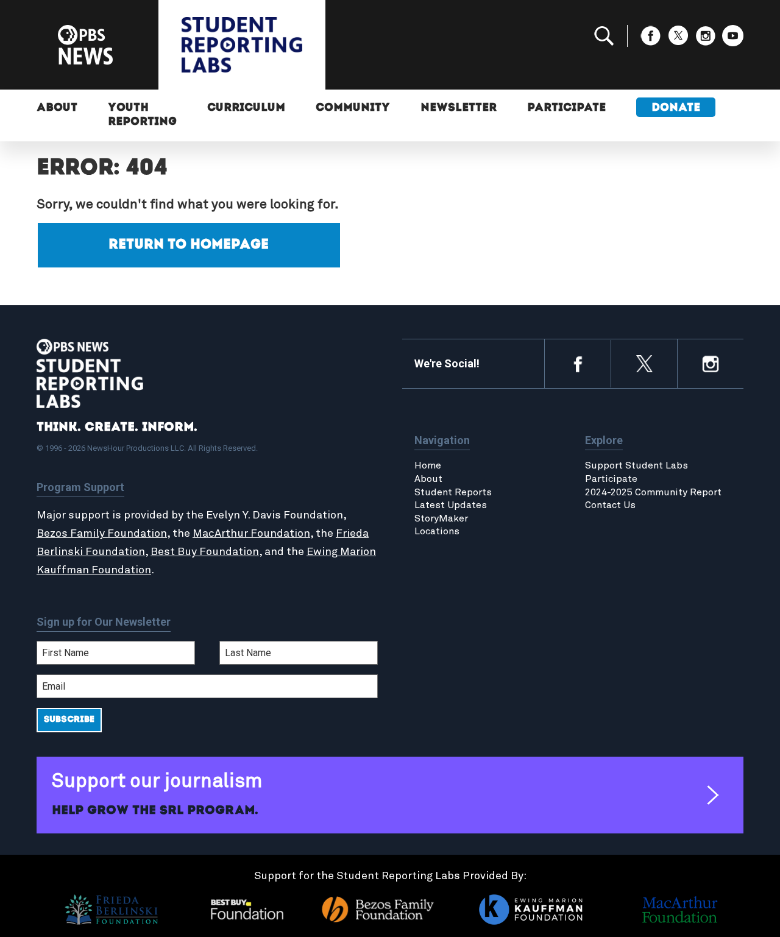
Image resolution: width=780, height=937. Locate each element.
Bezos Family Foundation (102, 533)
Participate (566, 108)
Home (427, 465)
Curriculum (246, 108)
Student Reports (453, 492)
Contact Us (610, 505)
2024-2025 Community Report (653, 492)
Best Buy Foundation (205, 551)
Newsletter (458, 108)
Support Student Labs (636, 465)
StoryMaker (441, 518)
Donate (675, 108)
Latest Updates (450, 505)
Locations (436, 531)
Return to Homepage (188, 245)
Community (353, 108)
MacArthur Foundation (251, 533)
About (57, 108)
